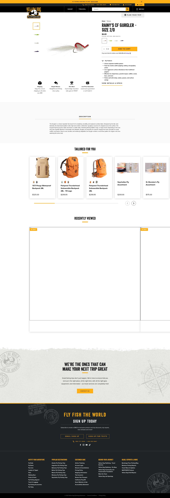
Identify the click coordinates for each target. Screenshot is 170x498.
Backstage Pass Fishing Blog (130, 463)
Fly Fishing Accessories (35, 485)
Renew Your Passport (81, 477)
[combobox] (109, 9)
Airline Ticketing (79, 463)
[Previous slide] (127, 203)
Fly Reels (31, 465)
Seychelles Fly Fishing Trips (59, 477)
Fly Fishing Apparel (33, 480)
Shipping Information (81, 473)
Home (103, 21)
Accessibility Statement (82, 485)
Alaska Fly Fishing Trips (58, 463)
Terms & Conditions (92, 495)
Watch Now (94, 1)
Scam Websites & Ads (81, 482)
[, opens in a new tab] (80, 445)
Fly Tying (30, 487)
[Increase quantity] (109, 49)
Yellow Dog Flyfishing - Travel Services (106, 464)
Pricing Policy (79, 470)
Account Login (79, 465)
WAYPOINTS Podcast (128, 470)
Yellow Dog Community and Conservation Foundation (106, 470)
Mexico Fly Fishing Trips (58, 473)
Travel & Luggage (33, 482)
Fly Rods (30, 463)
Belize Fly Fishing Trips (58, 470)
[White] (115, 40)
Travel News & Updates (128, 468)
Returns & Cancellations (82, 468)
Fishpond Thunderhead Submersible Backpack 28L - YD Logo (70, 188)
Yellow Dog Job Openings (105, 476)
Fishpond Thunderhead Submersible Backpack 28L (98, 188)
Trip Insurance (79, 475)
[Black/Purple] (121, 40)
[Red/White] (104, 40)
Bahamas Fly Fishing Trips (59, 468)
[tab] (85, 116)
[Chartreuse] (110, 40)
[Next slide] (133, 203)
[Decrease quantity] (103, 49)
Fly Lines (30, 468)
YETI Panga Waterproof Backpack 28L (41, 187)
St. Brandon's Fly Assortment (152, 183)
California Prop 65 (80, 480)
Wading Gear (32, 475)
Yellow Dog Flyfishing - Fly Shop (107, 467)
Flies (29, 473)
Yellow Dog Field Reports (129, 473)
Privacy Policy (102, 495)
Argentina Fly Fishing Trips (59, 465)
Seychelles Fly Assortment (123, 183)
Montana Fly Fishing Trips (59, 475)
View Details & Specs (112, 83)
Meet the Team (102, 474)
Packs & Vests (32, 477)
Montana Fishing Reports (129, 465)
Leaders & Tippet (33, 470)
